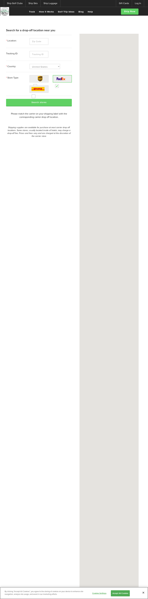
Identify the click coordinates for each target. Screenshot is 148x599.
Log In (138, 3)
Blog (81, 11)
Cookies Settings (99, 593)
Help (90, 11)
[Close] (143, 592)
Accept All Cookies (120, 593)
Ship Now (129, 11)
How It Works (46, 11)
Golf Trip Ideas (66, 11)
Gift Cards (124, 3)
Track (32, 11)
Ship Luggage (50, 3)
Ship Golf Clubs (15, 3)
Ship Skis (33, 3)
